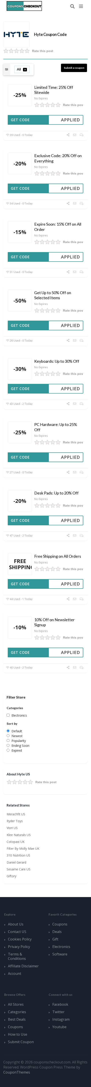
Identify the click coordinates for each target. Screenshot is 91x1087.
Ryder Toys (15, 821)
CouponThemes (16, 1072)
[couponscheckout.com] (24, 6)
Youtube (59, 1026)
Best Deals (17, 1019)
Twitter (58, 1011)
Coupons (59, 924)
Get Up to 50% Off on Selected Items (52, 295)
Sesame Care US (18, 869)
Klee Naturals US (19, 835)
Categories (17, 1011)
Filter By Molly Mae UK (23, 848)
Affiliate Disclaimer (23, 966)
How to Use (17, 1034)
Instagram (61, 1019)
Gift (55, 939)
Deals (57, 931)
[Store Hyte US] (16, 34)
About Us (15, 924)
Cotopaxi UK (16, 842)
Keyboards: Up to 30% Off (56, 361)
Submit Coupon (21, 1041)
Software (59, 954)
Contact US (17, 931)
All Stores (16, 1004)
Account (14, 973)
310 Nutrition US (18, 855)
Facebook (60, 1004)
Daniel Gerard (16, 862)
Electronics (61, 946)
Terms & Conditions (17, 956)
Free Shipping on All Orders (57, 556)
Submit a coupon (74, 67)
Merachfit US (16, 814)
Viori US (12, 828)
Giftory (11, 876)
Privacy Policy (19, 946)
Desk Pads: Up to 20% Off (56, 493)
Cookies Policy (20, 939)
